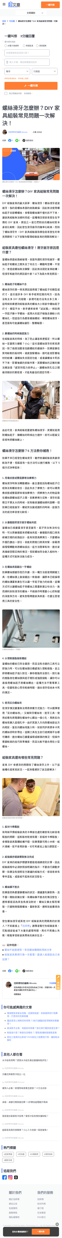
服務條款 (13, 1213)
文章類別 (31, 13)
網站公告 (13, 1204)
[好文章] (14, 4)
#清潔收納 (48, 1154)
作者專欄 (53, 983)
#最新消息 (8, 1160)
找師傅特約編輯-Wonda (17, 132)
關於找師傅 (14, 1199)
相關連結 (17, 994)
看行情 (40, 1208)
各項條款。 (28, 94)
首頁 (4, 21)
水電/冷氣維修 (13, 46)
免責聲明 (13, 1208)
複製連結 (29, 141)
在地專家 (41, 1213)
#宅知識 (21, 1154)
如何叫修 (41, 1204)
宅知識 (12, 21)
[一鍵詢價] (58, 989)
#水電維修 (34, 1154)
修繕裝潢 (29, 46)
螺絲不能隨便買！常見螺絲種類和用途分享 (28, 950)
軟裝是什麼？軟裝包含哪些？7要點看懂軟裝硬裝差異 (32, 1032)
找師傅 (26, 926)
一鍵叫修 (50, 5)
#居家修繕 (8, 1154)
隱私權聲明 (14, 1217)
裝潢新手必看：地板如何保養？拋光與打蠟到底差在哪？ (33, 1028)
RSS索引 (41, 1217)
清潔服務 (42, 46)
